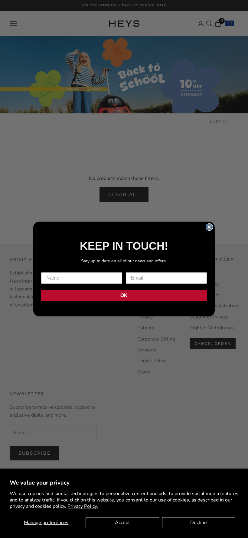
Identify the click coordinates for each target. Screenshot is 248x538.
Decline (198, 522)
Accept (122, 522)
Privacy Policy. (82, 506)
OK (124, 295)
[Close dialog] (209, 227)
